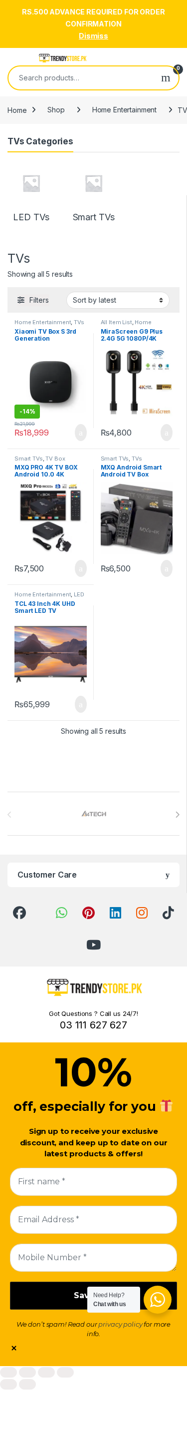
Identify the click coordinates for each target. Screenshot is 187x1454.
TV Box (55, 458)
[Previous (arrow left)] (8, 1384)
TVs (79, 322)
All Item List (116, 322)
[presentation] (177, 814)
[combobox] (80, 77)
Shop (55, 109)
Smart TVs (28, 458)
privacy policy (120, 1324)
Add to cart (80, 432)
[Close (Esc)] (65, 1372)
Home (16, 109)
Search (166, 77)
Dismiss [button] (93, 35)
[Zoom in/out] (8, 1372)
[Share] (46, 1372)
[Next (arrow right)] (27, 1384)
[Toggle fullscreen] (27, 1372)
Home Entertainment (124, 109)
